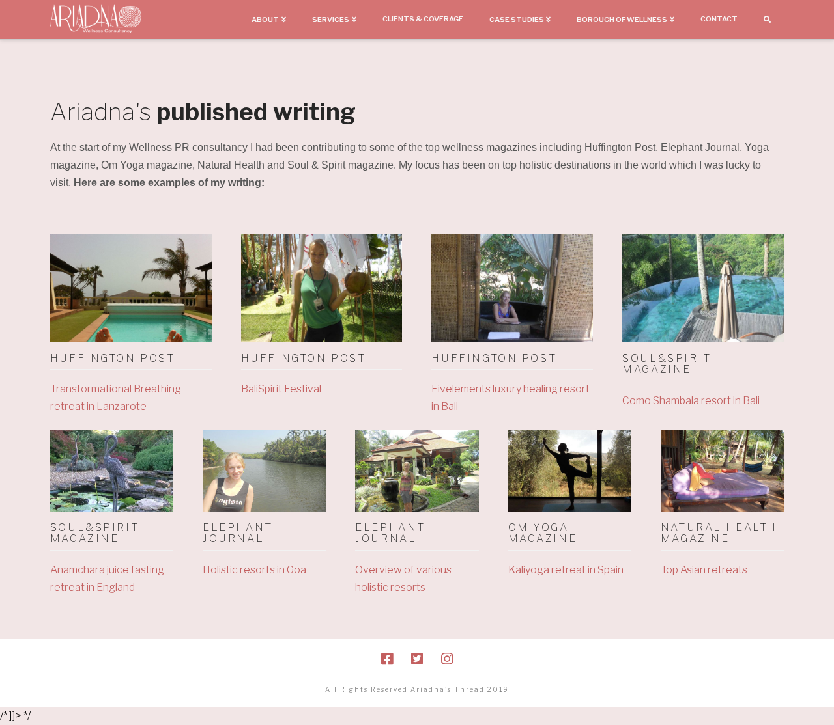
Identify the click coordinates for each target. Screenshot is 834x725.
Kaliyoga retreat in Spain (566, 570)
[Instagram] (447, 659)
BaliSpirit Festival (281, 389)
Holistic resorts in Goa (254, 570)
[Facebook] (387, 659)
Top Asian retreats (704, 570)
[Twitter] (417, 659)
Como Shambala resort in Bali (691, 400)
